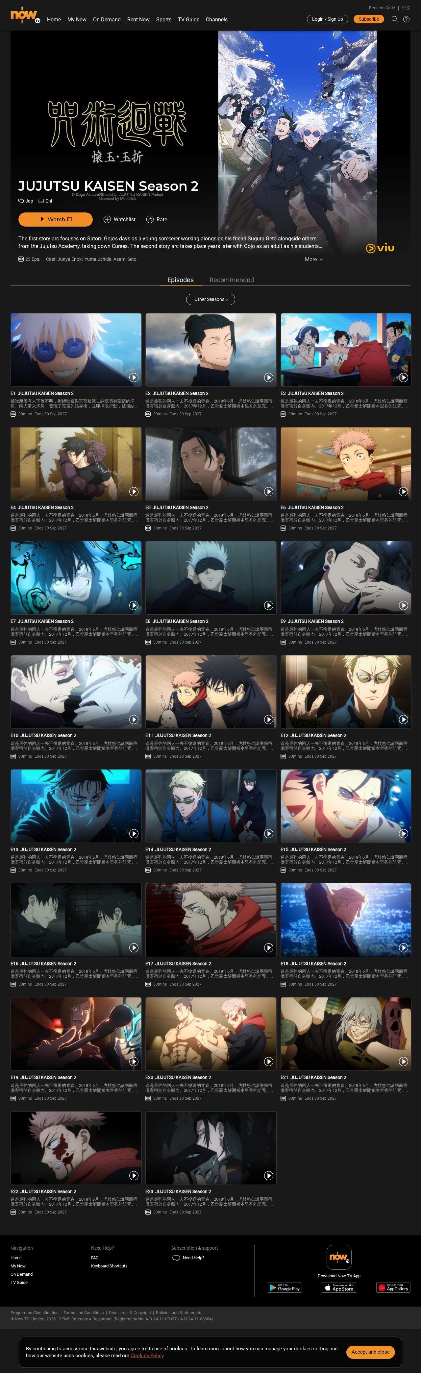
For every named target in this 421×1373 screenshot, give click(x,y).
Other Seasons (209, 299)
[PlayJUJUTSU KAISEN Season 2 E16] (75, 920)
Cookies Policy (147, 1356)
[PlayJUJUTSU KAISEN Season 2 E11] (210, 692)
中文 (406, 7)
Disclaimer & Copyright (130, 1312)
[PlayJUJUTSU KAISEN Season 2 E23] (210, 1148)
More (311, 259)
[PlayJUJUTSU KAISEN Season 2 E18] (345, 920)
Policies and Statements (178, 1312)
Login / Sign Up (327, 19)
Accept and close (371, 1352)
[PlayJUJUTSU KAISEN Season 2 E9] (345, 578)
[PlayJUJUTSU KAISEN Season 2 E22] (75, 1148)
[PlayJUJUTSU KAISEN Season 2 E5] (210, 464)
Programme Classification (35, 1312)
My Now (77, 19)
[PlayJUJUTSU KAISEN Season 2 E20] (210, 1034)
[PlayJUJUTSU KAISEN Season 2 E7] (75, 578)
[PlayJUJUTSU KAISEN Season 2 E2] (210, 350)
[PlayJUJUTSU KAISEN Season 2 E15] (345, 806)
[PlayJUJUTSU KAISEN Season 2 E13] (75, 806)
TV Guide (188, 19)
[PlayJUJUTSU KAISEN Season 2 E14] (210, 806)
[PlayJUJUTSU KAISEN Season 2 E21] (345, 1034)
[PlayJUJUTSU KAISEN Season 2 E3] (345, 350)
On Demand (107, 19)
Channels (217, 19)
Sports (163, 19)
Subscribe (369, 19)
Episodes (180, 280)
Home (54, 19)
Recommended (232, 280)
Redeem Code (382, 7)
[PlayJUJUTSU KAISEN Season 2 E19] (75, 1034)
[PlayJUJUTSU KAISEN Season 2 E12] (345, 692)
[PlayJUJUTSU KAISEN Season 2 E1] (75, 350)
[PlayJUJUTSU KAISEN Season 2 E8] (210, 578)
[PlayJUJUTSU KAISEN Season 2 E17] (210, 920)
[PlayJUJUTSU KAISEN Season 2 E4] (75, 464)
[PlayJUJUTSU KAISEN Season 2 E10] (75, 692)
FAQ (95, 1257)
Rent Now (138, 19)
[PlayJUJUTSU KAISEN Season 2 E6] (345, 464)
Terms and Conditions (83, 1312)
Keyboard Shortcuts (109, 1265)
